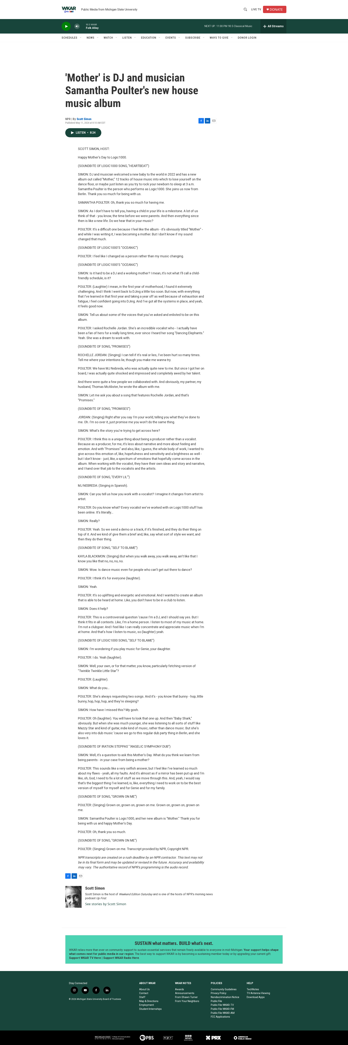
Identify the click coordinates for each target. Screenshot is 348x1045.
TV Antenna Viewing (258, 993)
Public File (216, 1001)
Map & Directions (148, 1001)
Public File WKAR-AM (223, 1012)
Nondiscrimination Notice (225, 997)
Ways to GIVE (219, 37)
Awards (179, 989)
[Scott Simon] (73, 897)
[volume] (77, 26)
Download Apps (256, 997)
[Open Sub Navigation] (81, 38)
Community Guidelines (224, 989)
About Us (144, 989)
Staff (142, 997)
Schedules (69, 37)
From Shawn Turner (186, 997)
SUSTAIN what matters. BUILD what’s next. (174, 943)
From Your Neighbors (187, 1001)
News (90, 37)
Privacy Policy (218, 993)
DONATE (276, 9)
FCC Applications (220, 1016)
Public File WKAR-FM (222, 1008)
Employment (146, 1004)
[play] (66, 26)
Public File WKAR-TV (222, 1004)
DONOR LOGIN (247, 37)
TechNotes (253, 989)
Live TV (256, 9)
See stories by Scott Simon (105, 904)
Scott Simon (84, 119)
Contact (143, 993)
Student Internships (150, 1008)
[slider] (82, 26)
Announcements (184, 993)
